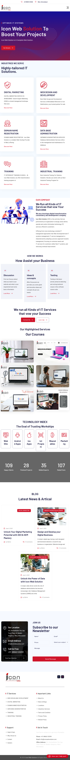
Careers (9, 743)
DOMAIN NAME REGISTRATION (16, 705)
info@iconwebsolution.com (48, 739)
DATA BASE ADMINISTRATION (38, 557)
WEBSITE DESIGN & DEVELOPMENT (53, 510)
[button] (57, 756)
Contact (9, 739)
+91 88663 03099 (28, 2)
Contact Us (26, 320)
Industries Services (44, 709)
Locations (41, 705)
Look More (7, 293)
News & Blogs (42, 702)
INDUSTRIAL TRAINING (51, 171)
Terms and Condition (44, 712)
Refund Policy (42, 720)
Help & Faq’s (11, 732)
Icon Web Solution (31, 757)
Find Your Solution (11, 658)
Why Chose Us (11, 736)
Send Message (50, 659)
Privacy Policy (42, 716)
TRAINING (9, 171)
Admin (9, 542)
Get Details (6, 48)
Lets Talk (41, 320)
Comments (29, 542)
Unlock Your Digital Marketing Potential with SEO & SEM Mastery (18, 534)
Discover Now (8, 107)
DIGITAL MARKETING (14, 92)
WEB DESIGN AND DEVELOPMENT (17, 698)
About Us (41, 698)
